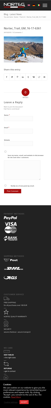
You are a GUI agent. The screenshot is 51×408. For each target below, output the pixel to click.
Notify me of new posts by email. (22, 186)
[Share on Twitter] (12, 77)
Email (6, 127)
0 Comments (17, 32)
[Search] (22, 5)
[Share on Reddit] (39, 77)
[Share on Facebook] (6, 77)
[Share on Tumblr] (28, 77)
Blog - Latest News (13, 14)
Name (7, 115)
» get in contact (10, 371)
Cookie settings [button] (11, 402)
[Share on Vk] (33, 77)
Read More (16, 397)
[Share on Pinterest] (17, 77)
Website (7, 140)
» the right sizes (10, 357)
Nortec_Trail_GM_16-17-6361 (22, 28)
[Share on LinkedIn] (23, 77)
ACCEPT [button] (24, 402)
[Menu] (43, 5)
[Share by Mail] (44, 77)
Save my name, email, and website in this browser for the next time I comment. (26, 156)
